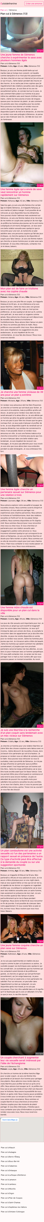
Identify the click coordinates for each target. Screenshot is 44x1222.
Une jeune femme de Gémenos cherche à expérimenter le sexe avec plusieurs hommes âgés (21, 57)
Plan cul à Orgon (7, 1193)
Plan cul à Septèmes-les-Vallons (14, 1207)
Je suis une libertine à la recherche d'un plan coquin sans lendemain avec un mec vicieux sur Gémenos (22, 733)
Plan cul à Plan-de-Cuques (11, 1198)
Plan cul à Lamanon (8, 1180)
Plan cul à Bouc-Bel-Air (10, 1161)
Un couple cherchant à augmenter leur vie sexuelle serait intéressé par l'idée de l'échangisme (21, 1060)
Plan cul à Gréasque (9, 1170)
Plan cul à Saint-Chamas (10, 1202)
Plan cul (3, 10)
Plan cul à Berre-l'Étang (10, 1157)
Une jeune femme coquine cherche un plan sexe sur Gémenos (22, 947)
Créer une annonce (34, 3)
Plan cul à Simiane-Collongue (12, 1212)
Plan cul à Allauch (8, 1147)
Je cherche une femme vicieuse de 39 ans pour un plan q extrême (22, 393)
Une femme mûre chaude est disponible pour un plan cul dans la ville (20, 610)
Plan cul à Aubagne (8, 1152)
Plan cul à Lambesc (8, 1184)
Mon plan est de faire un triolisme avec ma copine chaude (19, 290)
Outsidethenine (8, 3)
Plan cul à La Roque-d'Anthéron (13, 1175)
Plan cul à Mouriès (8, 1189)
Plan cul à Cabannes (9, 1166)
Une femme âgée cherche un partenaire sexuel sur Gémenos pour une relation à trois (21, 492)
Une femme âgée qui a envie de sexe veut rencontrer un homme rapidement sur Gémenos (21, 192)
